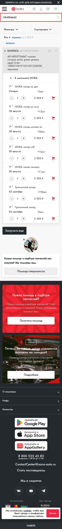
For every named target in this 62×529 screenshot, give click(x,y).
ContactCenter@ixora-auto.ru (35, 464)
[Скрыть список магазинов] (4, 50)
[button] (31, 60)
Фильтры (9, 29)
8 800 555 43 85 (31, 456)
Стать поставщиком (31, 470)
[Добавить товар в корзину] (53, 98)
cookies (27, 510)
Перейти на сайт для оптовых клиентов (28, 2)
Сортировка (41, 29)
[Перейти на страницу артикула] (49, 50)
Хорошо (52, 513)
